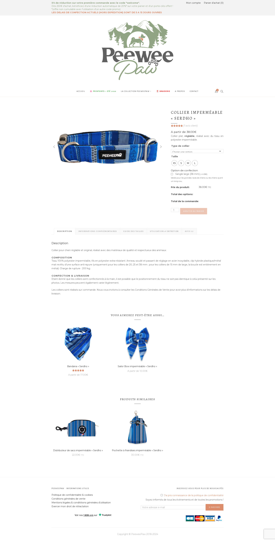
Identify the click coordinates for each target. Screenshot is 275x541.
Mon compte (193, 2)
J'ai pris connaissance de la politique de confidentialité (193, 495)
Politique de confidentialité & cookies (72, 494)
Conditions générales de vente (68, 498)
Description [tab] (64, 231)
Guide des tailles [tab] (133, 231)
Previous (54, 147)
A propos (180, 91)
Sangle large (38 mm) (191, 174)
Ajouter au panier (193, 211)
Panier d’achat (213, 2)
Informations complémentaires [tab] (97, 231)
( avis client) (190, 125)
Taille (174, 156)
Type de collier (180, 146)
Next (160, 147)
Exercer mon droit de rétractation (70, 506)
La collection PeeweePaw (135, 91)
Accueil (81, 91)
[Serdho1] (107, 147)
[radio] (174, 163)
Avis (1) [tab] (189, 231)
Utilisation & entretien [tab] (164, 231)
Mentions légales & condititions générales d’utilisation (81, 502)
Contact (194, 91)
